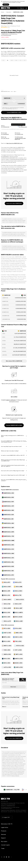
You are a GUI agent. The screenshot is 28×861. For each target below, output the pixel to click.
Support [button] (3, 838)
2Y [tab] (24, 60)
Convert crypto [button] (5, 845)
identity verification (11, 400)
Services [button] (3, 834)
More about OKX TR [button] (6, 824)
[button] (18, 8)
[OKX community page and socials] (11, 857)
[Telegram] (4, 857)
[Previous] (2, 789)
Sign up (22, 8)
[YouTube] (8, 857)
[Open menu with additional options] (26, 8)
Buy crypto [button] (4, 841)
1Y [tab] (20, 60)
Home (2, 12)
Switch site (6, 4)
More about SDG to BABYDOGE (14, 361)
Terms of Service (15, 775)
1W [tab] (12, 60)
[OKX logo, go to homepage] (5, 8)
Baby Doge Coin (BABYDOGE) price (14, 143)
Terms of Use (13, 772)
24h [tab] (7, 60)
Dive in (4, 706)
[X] (1, 857)
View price (25, 706)
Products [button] (3, 831)
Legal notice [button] (4, 827)
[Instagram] (6, 857)
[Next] (26, 789)
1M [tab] (16, 60)
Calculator (8, 12)
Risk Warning (21, 772)
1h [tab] (3, 60)
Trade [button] (2, 848)
